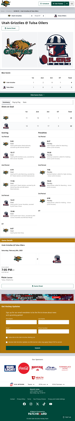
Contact (12, 399)
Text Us (68, 417)
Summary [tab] (6, 102)
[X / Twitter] (37, 404)
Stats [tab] (24, 102)
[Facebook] (24, 404)
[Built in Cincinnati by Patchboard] (37, 413)
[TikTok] (44, 404)
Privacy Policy (21, 399)
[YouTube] (50, 404)
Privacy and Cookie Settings (56, 399)
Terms (29, 399)
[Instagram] (30, 404)
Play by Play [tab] (16, 102)
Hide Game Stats (37, 95)
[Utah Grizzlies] (6, 3)
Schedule (45, 4)
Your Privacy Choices (39, 399)
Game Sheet (11, 28)
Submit (37, 348)
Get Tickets (59, 4)
